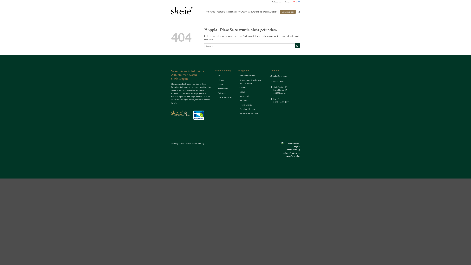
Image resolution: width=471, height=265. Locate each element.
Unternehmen (277, 2)
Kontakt (287, 2)
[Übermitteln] (297, 45)
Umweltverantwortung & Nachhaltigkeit (257, 12)
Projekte (221, 12)
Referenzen (231, 12)
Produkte (210, 12)
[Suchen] (299, 12)
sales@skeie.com (280, 76)
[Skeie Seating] (182, 10)
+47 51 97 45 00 (280, 81)
